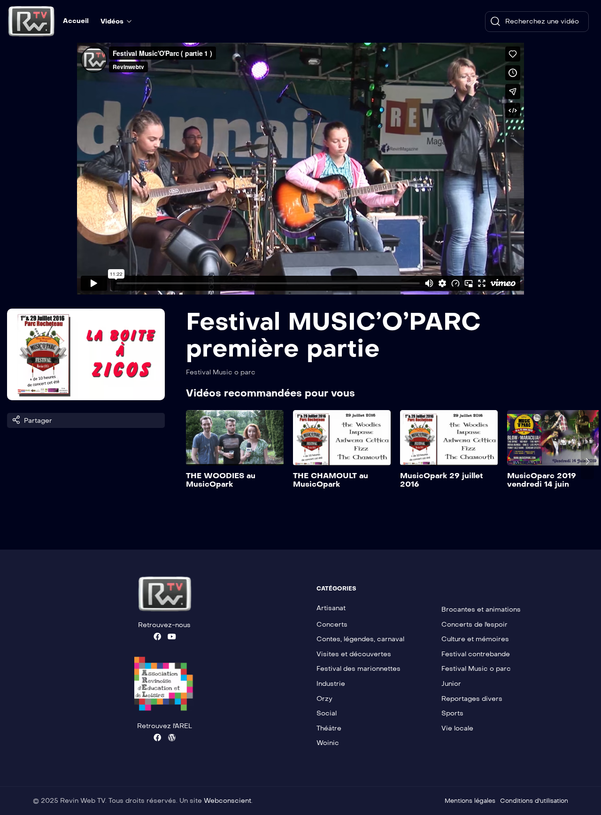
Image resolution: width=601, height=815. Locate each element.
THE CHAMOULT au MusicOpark (330, 480)
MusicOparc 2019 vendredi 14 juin (541, 480)
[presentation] (192, 461)
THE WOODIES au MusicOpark (220, 480)
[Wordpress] (172, 737)
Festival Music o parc (220, 372)
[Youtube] (172, 636)
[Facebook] (157, 636)
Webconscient (227, 801)
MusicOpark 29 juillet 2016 (441, 480)
